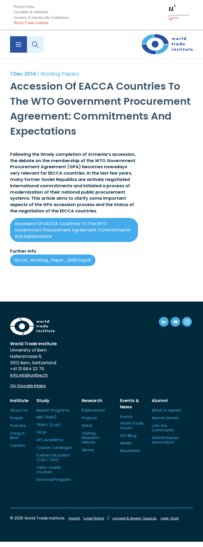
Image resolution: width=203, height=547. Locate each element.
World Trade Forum (132, 425)
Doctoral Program (53, 479)
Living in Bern (17, 435)
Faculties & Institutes (31, 12)
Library (88, 450)
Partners (18, 425)
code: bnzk (169, 518)
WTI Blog (128, 435)
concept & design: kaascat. (134, 518)
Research (92, 401)
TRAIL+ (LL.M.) (48, 424)
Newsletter (130, 450)
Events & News (129, 404)
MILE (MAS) (46, 417)
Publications (93, 410)
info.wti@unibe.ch (29, 375)
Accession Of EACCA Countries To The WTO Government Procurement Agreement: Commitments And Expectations (72, 230)
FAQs (41, 432)
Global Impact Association (165, 440)
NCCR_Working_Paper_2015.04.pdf (53, 260)
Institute (19, 401)
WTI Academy (49, 440)
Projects (89, 418)
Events (126, 416)
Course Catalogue (54, 447)
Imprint (74, 518)
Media (126, 443)
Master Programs (53, 410)
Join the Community (163, 428)
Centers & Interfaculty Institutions (41, 17)
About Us (18, 410)
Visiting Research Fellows (90, 438)
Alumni (160, 401)
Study (42, 401)
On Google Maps (28, 386)
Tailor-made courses (48, 470)
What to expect (167, 410)
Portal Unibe (24, 6)
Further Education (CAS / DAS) (53, 457)
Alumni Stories (165, 418)
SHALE (87, 425)
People (16, 418)
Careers (17, 445)
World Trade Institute (31, 23)
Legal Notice (93, 518)
